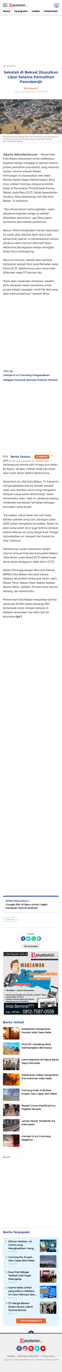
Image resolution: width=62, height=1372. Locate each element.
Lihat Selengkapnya (30, 1320)
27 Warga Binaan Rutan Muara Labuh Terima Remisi (20, 1307)
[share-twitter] (28, 938)
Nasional (10, 919)
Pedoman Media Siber (28, 1356)
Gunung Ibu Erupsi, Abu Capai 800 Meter (21, 1258)
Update (42, 456)
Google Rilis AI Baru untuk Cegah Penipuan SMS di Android (26, 906)
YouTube (45, 1352)
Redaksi (11, 1356)
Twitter (38, 1352)
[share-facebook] (23, 938)
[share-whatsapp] (33, 938)
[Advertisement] (31, 38)
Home (6, 11)
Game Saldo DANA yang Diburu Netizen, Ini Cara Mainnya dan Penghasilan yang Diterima (21, 1291)
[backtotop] (31, 1334)
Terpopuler (21, 11)
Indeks (36, 11)
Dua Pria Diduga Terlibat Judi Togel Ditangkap (19, 1275)
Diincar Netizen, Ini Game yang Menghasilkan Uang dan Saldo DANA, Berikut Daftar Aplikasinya (20, 1245)
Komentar (32, 946)
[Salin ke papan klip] (39, 938)
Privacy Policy (48, 1356)
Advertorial (50, 11)
